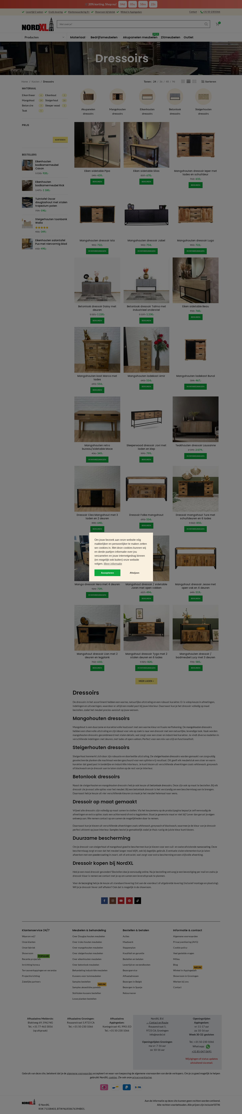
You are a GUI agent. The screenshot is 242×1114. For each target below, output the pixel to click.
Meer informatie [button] (113, 563)
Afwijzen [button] (134, 572)
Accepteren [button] (107, 572)
